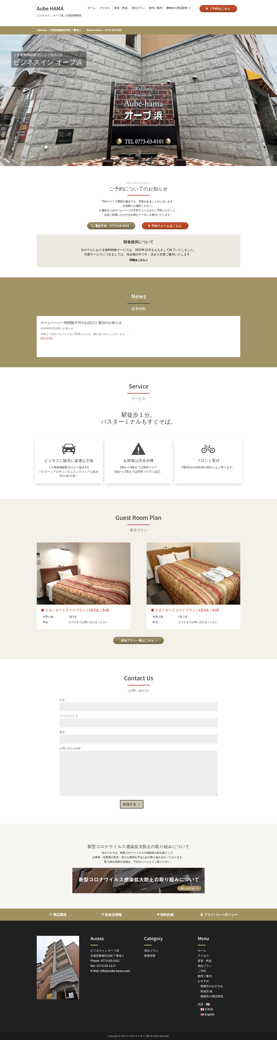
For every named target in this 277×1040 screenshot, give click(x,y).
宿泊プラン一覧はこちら (137, 640)
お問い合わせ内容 (70, 748)
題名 (62, 732)
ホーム (92, 8)
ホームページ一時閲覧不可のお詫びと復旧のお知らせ (81, 323)
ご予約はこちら (219, 8)
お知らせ (68, 328)
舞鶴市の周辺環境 (176, 8)
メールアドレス (69, 715)
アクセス (105, 8)
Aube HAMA (50, 8)
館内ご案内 (155, 8)
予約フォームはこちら (167, 225)
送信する (129, 804)
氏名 (62, 699)
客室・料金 (121, 8)
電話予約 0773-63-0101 (112, 225)
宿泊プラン (138, 8)
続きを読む (47, 338)
